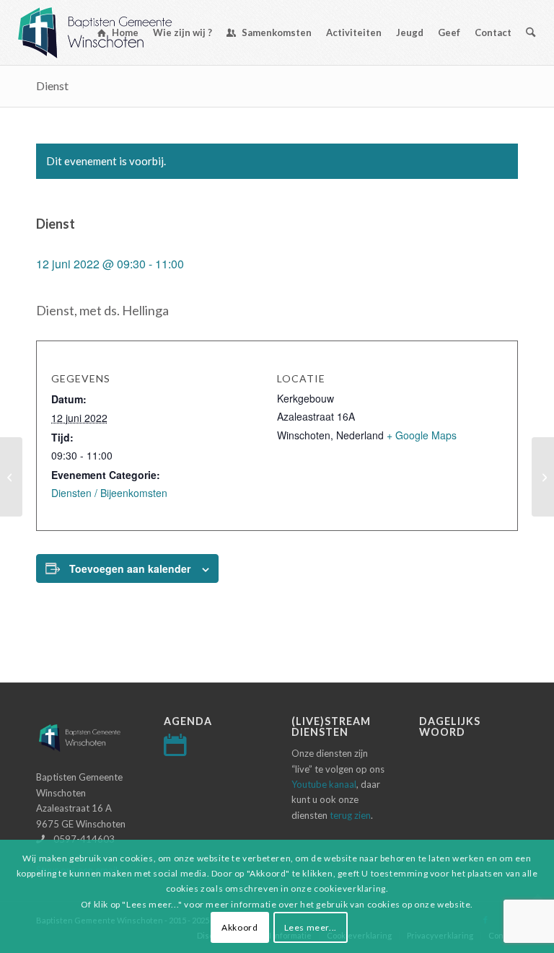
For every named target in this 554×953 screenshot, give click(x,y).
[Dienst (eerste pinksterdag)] (11, 477)
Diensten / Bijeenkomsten (109, 493)
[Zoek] (530, 32)
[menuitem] (118, 32)
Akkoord (239, 927)
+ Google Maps (422, 435)
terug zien (350, 815)
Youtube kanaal (323, 784)
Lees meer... (310, 927)
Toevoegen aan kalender (129, 568)
